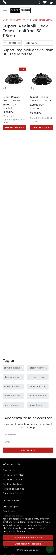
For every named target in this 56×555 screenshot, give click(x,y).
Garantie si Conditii (13, 493)
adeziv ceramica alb (14, 386)
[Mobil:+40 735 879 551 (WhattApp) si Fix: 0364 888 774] (5, 2)
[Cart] (51, 2)
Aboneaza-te (28, 450)
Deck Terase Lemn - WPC (16, 20)
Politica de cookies (32, 525)
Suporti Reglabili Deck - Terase (14, 121)
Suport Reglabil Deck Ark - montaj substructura (40, 99)
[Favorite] (45, 2)
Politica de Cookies (13, 488)
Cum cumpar (10, 506)
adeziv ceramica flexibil (40, 386)
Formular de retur (13, 475)
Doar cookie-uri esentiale (28, 544)
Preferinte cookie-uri (28, 550)
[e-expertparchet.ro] (20, 10)
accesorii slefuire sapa (39, 377)
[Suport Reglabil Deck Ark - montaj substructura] (41, 79)
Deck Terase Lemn (42, 20)
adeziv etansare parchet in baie (20, 405)
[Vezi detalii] (5, 88)
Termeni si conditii (13, 479)
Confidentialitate (12, 484)
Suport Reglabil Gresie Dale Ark (12, 99)
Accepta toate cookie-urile (28, 537)
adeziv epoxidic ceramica (17, 395)
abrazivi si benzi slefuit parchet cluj (22, 377)
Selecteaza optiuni (14, 127)
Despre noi (9, 470)
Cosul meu (9, 511)
